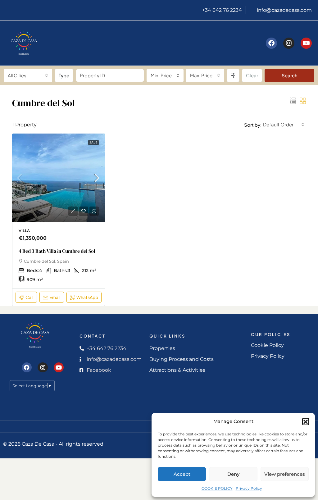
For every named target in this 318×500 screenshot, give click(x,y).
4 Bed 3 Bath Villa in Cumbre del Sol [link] (57, 251)
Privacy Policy (249, 488)
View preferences (284, 474)
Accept (182, 474)
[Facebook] (271, 43)
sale (93, 142)
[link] (58, 180)
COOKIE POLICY (217, 488)
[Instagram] (288, 43)
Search (290, 75)
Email (54, 297)
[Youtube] (306, 43)
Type (64, 75)
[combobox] (28, 75)
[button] (305, 421)
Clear (252, 75)
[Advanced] (233, 75)
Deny (233, 474)
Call (29, 297)
